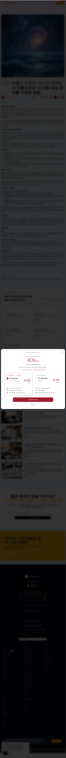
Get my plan (33, 399)
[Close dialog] (61, 352)
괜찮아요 (33, 404)
